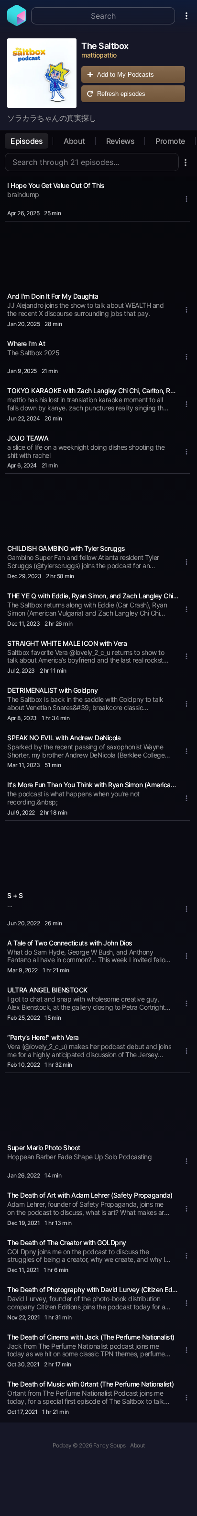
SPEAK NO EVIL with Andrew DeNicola (63, 738)
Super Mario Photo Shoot (43, 1147)
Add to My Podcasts (125, 74)
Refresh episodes (121, 93)
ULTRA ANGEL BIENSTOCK (47, 990)
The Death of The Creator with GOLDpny (66, 1242)
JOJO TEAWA (27, 438)
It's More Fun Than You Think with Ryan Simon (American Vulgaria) (92, 785)
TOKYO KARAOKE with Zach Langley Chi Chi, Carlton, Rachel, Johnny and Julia (92, 390)
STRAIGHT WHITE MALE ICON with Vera (67, 643)
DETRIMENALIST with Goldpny (52, 690)
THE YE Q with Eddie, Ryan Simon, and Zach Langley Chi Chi (92, 596)
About (74, 141)
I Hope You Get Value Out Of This (55, 185)
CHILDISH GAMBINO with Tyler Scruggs (66, 548)
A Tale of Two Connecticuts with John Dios (69, 943)
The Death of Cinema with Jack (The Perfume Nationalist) (91, 1337)
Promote (170, 141)
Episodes (27, 141)
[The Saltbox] (42, 73)
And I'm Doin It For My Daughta (52, 296)
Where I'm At (26, 343)
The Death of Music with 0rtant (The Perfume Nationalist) (90, 1384)
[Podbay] (16, 23)
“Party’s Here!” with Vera (43, 1037)
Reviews (120, 141)
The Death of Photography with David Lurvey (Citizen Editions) (92, 1289)
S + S (15, 895)
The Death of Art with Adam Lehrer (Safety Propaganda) (90, 1195)
